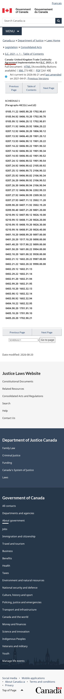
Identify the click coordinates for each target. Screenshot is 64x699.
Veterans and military (14, 646)
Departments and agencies (18, 513)
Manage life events (13, 661)
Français (57, 3)
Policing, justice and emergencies (21, 602)
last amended (53, 74)
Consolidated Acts (31, 47)
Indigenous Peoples (14, 639)
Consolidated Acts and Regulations (22, 396)
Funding (7, 462)
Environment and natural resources (23, 580)
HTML (27, 66)
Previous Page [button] (14, 88)
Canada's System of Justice (18, 470)
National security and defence (19, 587)
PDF (38, 70)
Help (5, 410)
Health (6, 565)
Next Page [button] (48, 87)
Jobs (4, 529)
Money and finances (14, 624)
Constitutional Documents (17, 381)
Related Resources (13, 388)
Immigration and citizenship (18, 536)
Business (7, 551)
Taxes (5, 573)
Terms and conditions (42, 681)
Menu (11, 31)
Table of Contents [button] (31, 88)
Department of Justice (30, 40)
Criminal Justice (11, 455)
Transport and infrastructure (19, 609)
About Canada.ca (15, 681)
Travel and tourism (13, 543)
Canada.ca (9, 40)
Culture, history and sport (17, 595)
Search (6, 403)
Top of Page (9, 690)
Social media (9, 678)
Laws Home (53, 40)
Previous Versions (38, 78)
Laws (5, 477)
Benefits (7, 558)
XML (21, 70)
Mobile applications (33, 678)
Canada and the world (15, 617)
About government (13, 520)
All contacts (9, 506)
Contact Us (8, 418)
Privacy (9, 685)
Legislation (11, 47)
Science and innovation (16, 631)
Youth (5, 653)
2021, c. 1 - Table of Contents (24, 54)
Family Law (8, 448)
